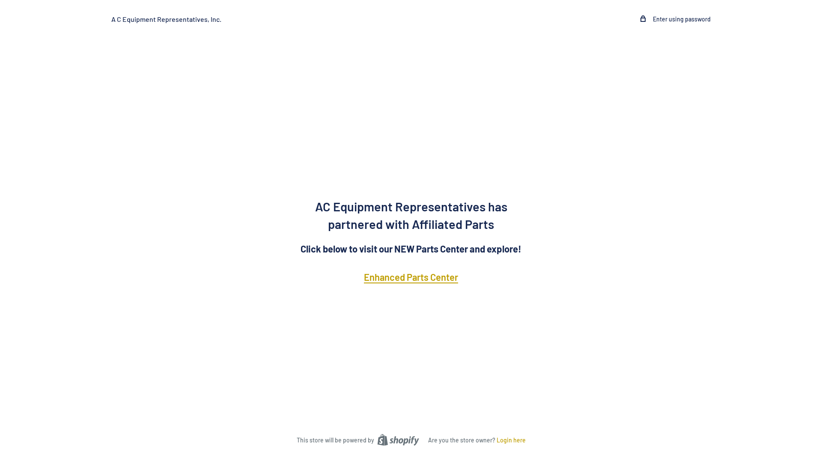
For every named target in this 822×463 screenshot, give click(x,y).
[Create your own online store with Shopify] (398, 439)
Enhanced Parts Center (411, 277)
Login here (511, 440)
